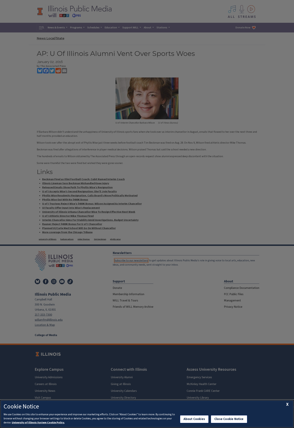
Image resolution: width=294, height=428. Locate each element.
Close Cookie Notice (229, 419)
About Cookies (194, 419)
